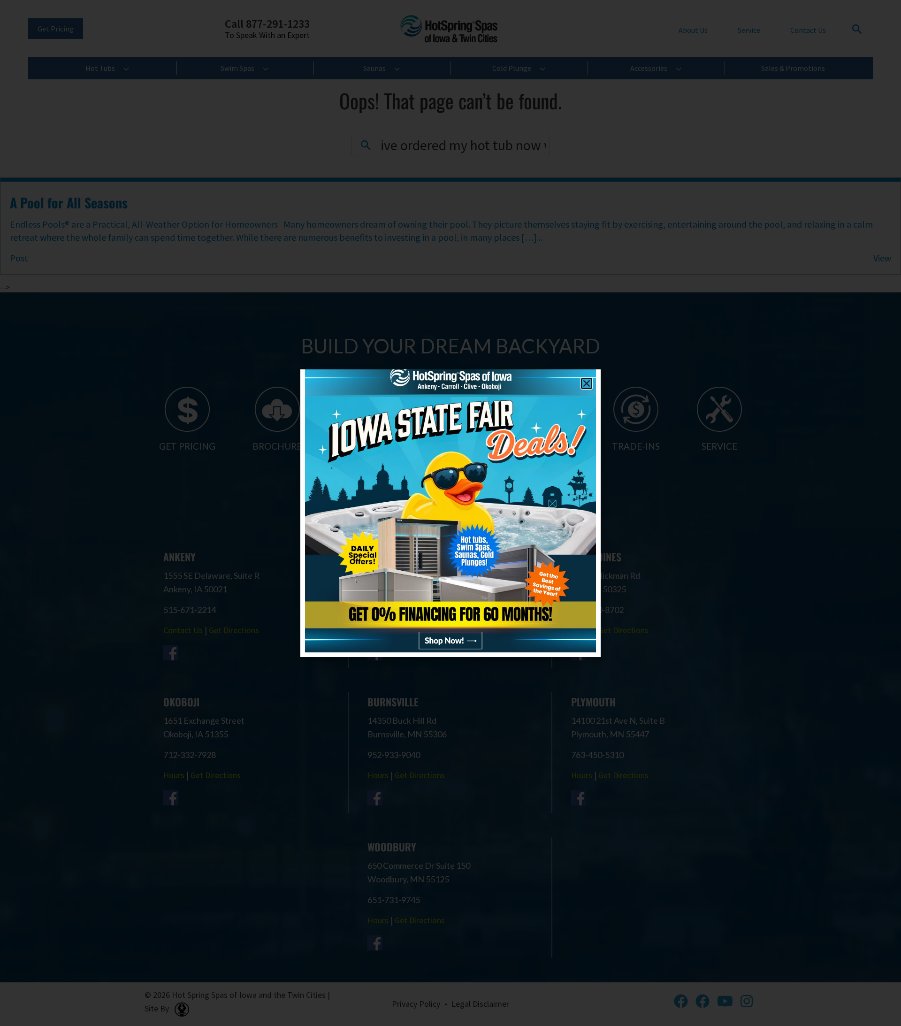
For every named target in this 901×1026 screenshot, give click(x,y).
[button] (586, 383)
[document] (450, 513)
